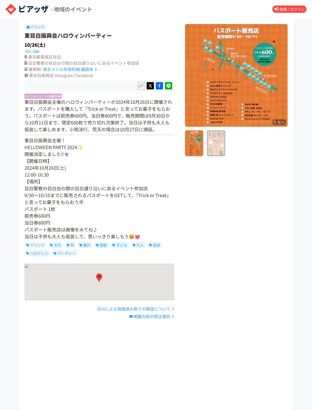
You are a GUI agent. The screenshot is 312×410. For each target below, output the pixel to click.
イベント (37, 245)
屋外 (86, 245)
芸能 (103, 245)
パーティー (67, 253)
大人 (140, 245)
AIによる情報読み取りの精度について (135, 309)
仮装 (156, 245)
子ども (121, 245)
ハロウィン (39, 253)
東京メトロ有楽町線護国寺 (68, 69)
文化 (57, 245)
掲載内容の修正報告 (151, 316)
